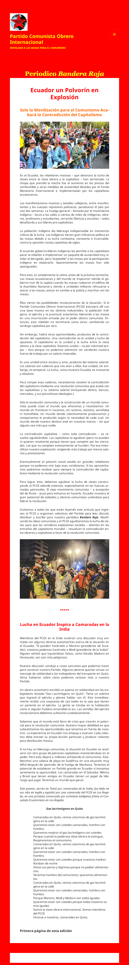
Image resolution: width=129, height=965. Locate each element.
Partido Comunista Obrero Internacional (42, 39)
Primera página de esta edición (46, 931)
